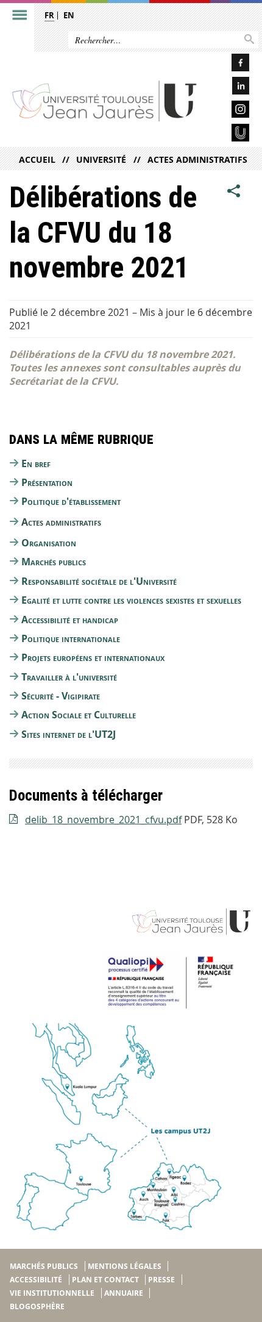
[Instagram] (229, 111)
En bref (36, 463)
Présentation (47, 482)
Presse (161, 1279)
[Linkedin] (229, 87)
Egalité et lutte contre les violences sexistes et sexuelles (131, 600)
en (68, 15)
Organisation (48, 542)
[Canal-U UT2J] (229, 134)
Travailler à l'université (69, 677)
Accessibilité (36, 1279)
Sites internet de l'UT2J (68, 734)
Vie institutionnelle (52, 1293)
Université (101, 159)
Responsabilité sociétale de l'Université (99, 581)
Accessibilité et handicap (69, 619)
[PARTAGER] (234, 191)
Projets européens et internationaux (93, 657)
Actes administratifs (197, 159)
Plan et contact (105, 1279)
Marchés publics (53, 561)
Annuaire (123, 1293)
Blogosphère (37, 1306)
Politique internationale (70, 638)
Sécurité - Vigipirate (60, 695)
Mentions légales (124, 1266)
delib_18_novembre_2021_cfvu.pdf (103, 819)
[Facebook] (229, 64)
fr (49, 15)
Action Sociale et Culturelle (78, 714)
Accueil (37, 159)
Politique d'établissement (71, 501)
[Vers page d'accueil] (104, 100)
